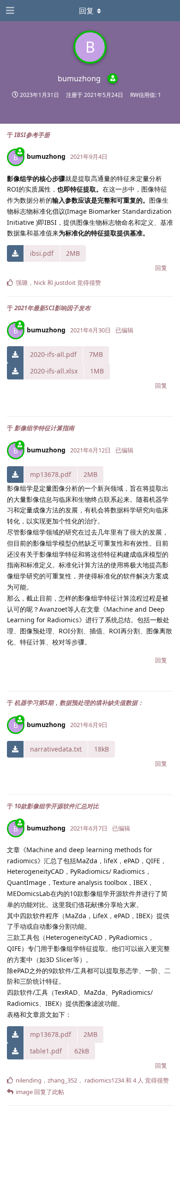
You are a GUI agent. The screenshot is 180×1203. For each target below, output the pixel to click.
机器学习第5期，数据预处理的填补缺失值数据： (79, 702)
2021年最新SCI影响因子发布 (52, 308)
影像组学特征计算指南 (44, 428)
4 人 (138, 1080)
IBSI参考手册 (32, 135)
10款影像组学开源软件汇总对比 (56, 806)
